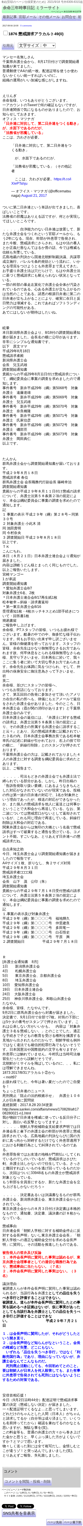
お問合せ (69, 17)
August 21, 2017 (34, 195)
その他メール (49, 17)
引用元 (8, 45)
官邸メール (28, 17)
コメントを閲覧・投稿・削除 (28, 1481)
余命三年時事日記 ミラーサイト (31, 7)
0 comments (26, 26)
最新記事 (10, 17)
